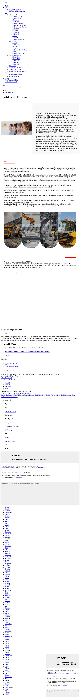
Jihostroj (15, 37)
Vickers (14, 48)
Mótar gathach (16, 62)
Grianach (15, 30)
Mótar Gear (16, 57)
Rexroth (14, 43)
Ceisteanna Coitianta (11, 82)
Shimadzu (15, 20)
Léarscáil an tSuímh (14, 393)
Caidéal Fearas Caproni (19, 27)
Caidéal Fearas (50, 395)
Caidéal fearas (13, 14)
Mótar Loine (16, 60)
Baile (6, 6)
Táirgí (6, 13)
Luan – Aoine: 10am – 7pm (9, 376)
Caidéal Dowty (18, 395)
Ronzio (14, 36)
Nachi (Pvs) (16, 44)
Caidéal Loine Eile (18, 53)
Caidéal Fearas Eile (18, 39)
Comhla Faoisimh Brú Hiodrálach (34, 395)
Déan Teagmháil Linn (11, 80)
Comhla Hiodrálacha (15, 69)
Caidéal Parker (17, 18)
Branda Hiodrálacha (7, 395)
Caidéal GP (16, 34)
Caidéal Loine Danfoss (19, 50)
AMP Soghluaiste (26, 393)
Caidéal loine (13, 41)
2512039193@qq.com (8, 379)
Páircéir (14, 46)
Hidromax (15, 29)
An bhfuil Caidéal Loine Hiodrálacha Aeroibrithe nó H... (27, 352)
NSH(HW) (15, 32)
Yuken (14, 52)
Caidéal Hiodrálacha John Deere (66, 395)
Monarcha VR (9, 78)
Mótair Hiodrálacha (15, 55)
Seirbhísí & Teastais (15, 9)
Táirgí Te (3, 393)
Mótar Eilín (16, 64)
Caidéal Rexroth (17, 16)
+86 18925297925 (6, 378)
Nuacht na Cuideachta (15, 75)
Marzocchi (15, 21)
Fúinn (6, 7)
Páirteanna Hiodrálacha (16, 67)
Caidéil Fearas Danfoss (19, 25)
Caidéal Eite (12, 66)
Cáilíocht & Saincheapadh (17, 11)
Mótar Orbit (16, 59)
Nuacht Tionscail (14, 76)
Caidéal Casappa (17, 23)
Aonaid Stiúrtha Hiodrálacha (17, 71)
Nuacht (7, 73)
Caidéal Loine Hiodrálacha (9, 397)
